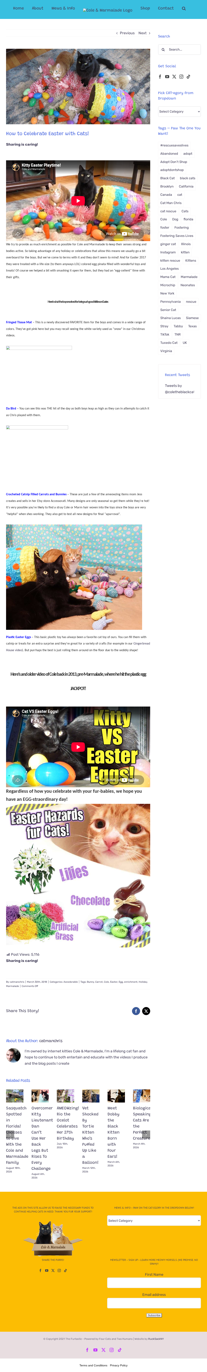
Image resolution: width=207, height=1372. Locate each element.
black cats (187, 178)
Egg (121, 981)
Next (142, 33)
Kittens (190, 260)
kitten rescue (170, 260)
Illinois (186, 244)
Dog (175, 219)
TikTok (164, 334)
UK (185, 343)
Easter (113, 981)
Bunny (90, 981)
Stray (164, 326)
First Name (154, 1274)
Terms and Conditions (93, 1365)
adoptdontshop (172, 170)
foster (164, 227)
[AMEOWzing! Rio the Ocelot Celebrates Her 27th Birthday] (65, 1096)
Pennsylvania (170, 302)
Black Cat (167, 178)
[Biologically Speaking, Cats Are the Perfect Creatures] (141, 1096)
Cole (106, 981)
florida (188, 219)
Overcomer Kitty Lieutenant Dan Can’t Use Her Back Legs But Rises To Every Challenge (42, 1138)
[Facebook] (160, 77)
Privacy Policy (119, 1365)
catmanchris (17, 981)
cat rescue (168, 211)
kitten (185, 252)
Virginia (166, 351)
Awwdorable (70, 981)
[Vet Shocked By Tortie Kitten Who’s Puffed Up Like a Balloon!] (91, 1096)
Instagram (168, 252)
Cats (185, 211)
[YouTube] (167, 77)
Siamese (192, 318)
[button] (184, 8)
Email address (154, 1294)
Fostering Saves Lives (176, 236)
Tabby (178, 326)
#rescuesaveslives (174, 145)
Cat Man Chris (171, 203)
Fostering (181, 227)
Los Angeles (169, 268)
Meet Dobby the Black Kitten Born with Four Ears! (113, 1132)
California (186, 186)
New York (167, 293)
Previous (127, 33)
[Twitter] (174, 77)
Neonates (188, 285)
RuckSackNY (156, 1338)
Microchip (167, 285)
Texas (192, 326)
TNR (177, 334)
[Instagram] (181, 77)
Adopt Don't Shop (173, 162)
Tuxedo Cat (168, 343)
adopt (187, 153)
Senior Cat (168, 310)
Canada (166, 195)
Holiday (143, 981)
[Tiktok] (188, 77)
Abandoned (169, 153)
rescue (191, 302)
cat (179, 195)
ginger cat (168, 244)
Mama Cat (167, 277)
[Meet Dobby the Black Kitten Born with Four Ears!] (116, 1096)
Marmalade (12, 986)
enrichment (130, 981)
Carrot (99, 981)
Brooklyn (167, 186)
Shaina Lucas (170, 318)
